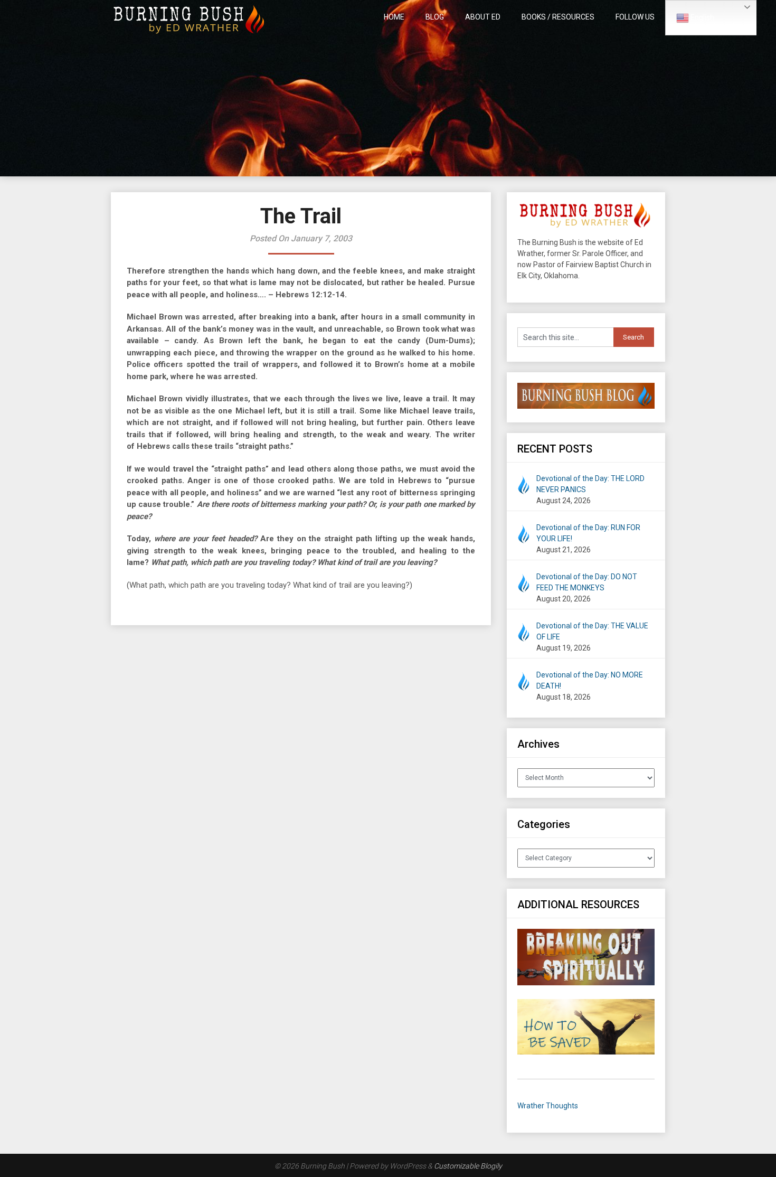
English (701, 17)
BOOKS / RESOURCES (558, 17)
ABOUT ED (482, 17)
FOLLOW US (635, 17)
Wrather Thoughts (547, 1105)
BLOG (434, 17)
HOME (394, 17)
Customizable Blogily (468, 1166)
